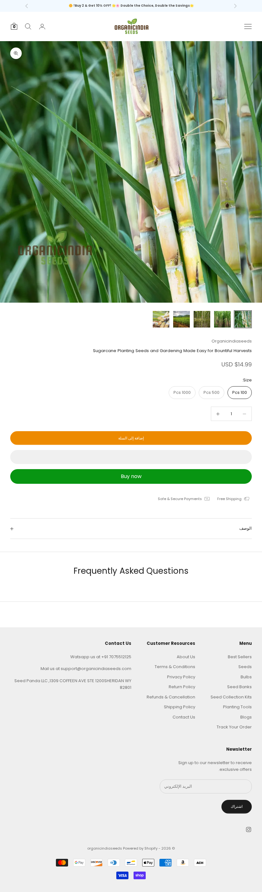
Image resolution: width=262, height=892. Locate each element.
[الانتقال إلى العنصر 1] (243, 319)
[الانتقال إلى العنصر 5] (161, 319)
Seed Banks (239, 687)
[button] (131, 457)
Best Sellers (240, 657)
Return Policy (182, 687)
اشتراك (237, 806)
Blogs (246, 717)
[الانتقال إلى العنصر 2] (222, 319)
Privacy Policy (181, 677)
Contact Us (184, 717)
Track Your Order (234, 727)
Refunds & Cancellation (171, 697)
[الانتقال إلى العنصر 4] (181, 319)
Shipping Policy (179, 707)
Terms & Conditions (175, 667)
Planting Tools (237, 707)
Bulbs (246, 677)
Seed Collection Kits (231, 697)
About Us (186, 657)
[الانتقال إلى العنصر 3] (202, 319)
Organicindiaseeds (232, 341)
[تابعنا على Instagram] (248, 829)
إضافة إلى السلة (131, 438)
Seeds (245, 667)
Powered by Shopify (140, 848)
